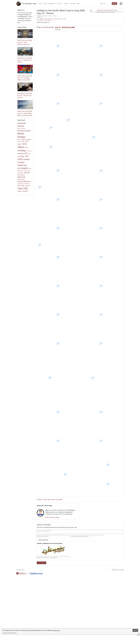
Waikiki (19, 191)
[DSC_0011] (51, 147)
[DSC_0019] (101, 200)
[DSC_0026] (101, 257)
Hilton (20, 147)
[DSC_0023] (101, 229)
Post (40, 17)
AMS (18, 128)
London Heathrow (22, 164)
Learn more (56, 630)
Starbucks (27, 185)
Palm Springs (21, 179)
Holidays (21, 150)
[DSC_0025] (58, 257)
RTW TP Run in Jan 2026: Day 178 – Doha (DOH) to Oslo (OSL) (24, 42)
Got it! (135, 630)
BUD (18, 139)
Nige (39, 16)
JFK (26, 153)
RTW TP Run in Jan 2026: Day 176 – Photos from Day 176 (24, 96)
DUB (26, 141)
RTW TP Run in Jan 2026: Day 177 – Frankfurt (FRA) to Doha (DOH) (24, 78)
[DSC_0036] (101, 412)
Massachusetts (27, 170)
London (26, 159)
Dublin (19, 144)
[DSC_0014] (101, 171)
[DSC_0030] (58, 315)
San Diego (19, 183)
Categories (51, 3)
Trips (20, 188)
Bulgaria (29, 139)
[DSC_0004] (101, 75)
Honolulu (20, 153)
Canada (19, 141)
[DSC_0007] (51, 128)
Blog (45, 3)
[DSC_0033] (50, 377)
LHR (19, 159)
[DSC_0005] (58, 104)
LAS (29, 153)
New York (21, 177)
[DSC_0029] (101, 315)
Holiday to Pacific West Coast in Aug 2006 (49, 19)
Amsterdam (23, 128)
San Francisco (26, 183)
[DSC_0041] (108, 484)
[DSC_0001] (58, 46)
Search (114, 3)
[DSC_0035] (58, 412)
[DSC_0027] (58, 286)
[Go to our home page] (26, 3)
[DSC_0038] (58, 441)
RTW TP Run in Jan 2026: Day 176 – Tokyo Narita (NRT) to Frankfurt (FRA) (24, 113)
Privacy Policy (20, 570)
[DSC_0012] (58, 171)
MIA (18, 173)
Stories (66, 3)
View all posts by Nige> (52, 517)
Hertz (24, 144)
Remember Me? (43, 540)
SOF (18, 186)
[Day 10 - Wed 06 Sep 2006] (45, 27)
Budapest (23, 139)
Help (78, 3)
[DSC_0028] (101, 286)
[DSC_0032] (101, 344)
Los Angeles (22, 168)
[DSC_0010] (94, 137)
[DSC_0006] (101, 104)
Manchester (20, 170)
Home (41, 3)
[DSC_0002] (101, 46)
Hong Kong (29, 150)
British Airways (21, 135)
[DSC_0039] (108, 465)
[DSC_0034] (93, 378)
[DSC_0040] (65, 475)
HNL (26, 147)
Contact (72, 3)
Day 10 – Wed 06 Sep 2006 (65, 27)
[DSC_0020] (58, 200)
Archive (59, 3)
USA (25, 188)
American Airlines (21, 124)
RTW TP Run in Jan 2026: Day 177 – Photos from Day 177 (24, 60)
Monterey (41, 20)
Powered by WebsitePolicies (10, 633)
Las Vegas (20, 156)
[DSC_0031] (58, 344)
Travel (64, 19)
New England (21, 175)
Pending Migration (24, 181)
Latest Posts (22, 27)
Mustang (27, 173)
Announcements (24, 131)
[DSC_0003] (58, 75)
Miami (21, 173)
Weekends (25, 191)
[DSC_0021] (58, 228)
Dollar (23, 141)
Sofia (22, 186)
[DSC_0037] (101, 441)
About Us (21, 10)
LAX (26, 156)
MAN (30, 168)
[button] (121, 3)
